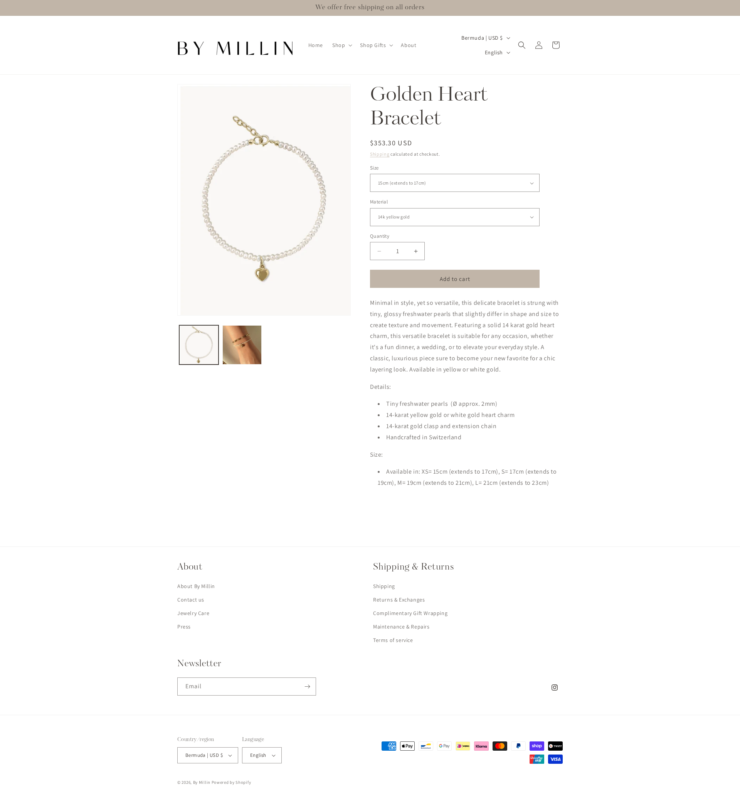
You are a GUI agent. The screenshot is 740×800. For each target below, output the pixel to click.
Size (374, 168)
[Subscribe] (307, 686)
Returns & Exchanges (399, 599)
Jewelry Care (193, 613)
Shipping (380, 154)
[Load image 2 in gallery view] (242, 345)
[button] (341, 45)
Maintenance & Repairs (401, 626)
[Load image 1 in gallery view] (199, 345)
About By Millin (196, 586)
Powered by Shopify (231, 782)
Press (184, 626)
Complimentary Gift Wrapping (410, 613)
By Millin (201, 782)
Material (379, 201)
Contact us (190, 599)
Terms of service (393, 640)
